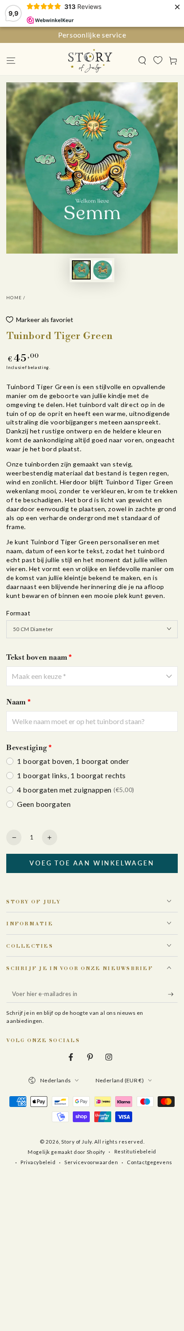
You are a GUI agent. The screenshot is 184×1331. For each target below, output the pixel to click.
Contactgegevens (149, 1162)
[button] (142, 60)
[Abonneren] (173, 994)
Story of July (76, 1141)
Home (14, 297)
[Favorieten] (158, 60)
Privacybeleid (38, 1162)
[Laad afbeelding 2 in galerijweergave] (102, 270)
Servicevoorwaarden (91, 1162)
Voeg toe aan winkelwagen (91, 863)
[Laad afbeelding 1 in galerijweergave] (81, 270)
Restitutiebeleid (135, 1151)
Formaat (18, 613)
